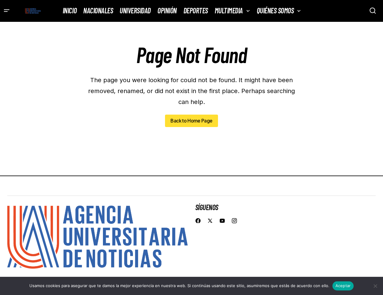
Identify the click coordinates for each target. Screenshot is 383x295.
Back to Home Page (191, 121)
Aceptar (343, 285)
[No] (375, 286)
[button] (6, 11)
